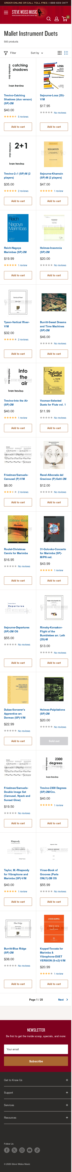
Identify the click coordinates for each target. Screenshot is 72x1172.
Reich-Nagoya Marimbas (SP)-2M (15, 250)
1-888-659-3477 (58, 2)
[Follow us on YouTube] (29, 1150)
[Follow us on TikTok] (37, 1150)
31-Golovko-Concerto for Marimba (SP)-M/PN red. (53, 553)
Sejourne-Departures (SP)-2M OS (16, 629)
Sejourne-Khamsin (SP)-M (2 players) (51, 175)
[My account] (57, 19)
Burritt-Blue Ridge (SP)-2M (15, 950)
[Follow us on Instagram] (22, 1150)
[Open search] (49, 19)
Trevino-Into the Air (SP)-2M (16, 402)
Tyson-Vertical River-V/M (16, 324)
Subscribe (36, 1061)
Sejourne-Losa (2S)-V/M (52, 97)
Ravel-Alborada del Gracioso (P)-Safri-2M (53, 477)
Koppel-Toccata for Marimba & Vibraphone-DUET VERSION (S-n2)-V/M (52, 954)
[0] (64, 18)
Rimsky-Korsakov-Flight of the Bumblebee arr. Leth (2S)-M (52, 633)
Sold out (54, 741)
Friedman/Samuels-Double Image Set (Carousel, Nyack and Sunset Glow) (17, 794)
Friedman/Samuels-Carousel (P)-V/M (16, 477)
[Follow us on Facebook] (7, 1150)
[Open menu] (6, 12)
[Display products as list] (66, 53)
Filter (13, 53)
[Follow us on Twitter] (14, 1150)
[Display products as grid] (59, 53)
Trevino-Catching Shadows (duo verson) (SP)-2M (18, 99)
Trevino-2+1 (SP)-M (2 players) (17, 175)
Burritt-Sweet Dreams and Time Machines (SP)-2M (53, 326)
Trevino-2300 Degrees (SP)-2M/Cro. (53, 790)
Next (61, 999)
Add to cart (18, 127)
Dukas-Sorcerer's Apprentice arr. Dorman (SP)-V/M (14, 713)
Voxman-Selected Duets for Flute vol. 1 (53, 402)
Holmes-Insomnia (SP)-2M (51, 250)
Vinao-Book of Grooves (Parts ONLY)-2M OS (49, 874)
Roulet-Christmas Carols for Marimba (16, 551)
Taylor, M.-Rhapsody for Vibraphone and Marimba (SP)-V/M (16, 874)
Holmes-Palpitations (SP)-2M (52, 711)
